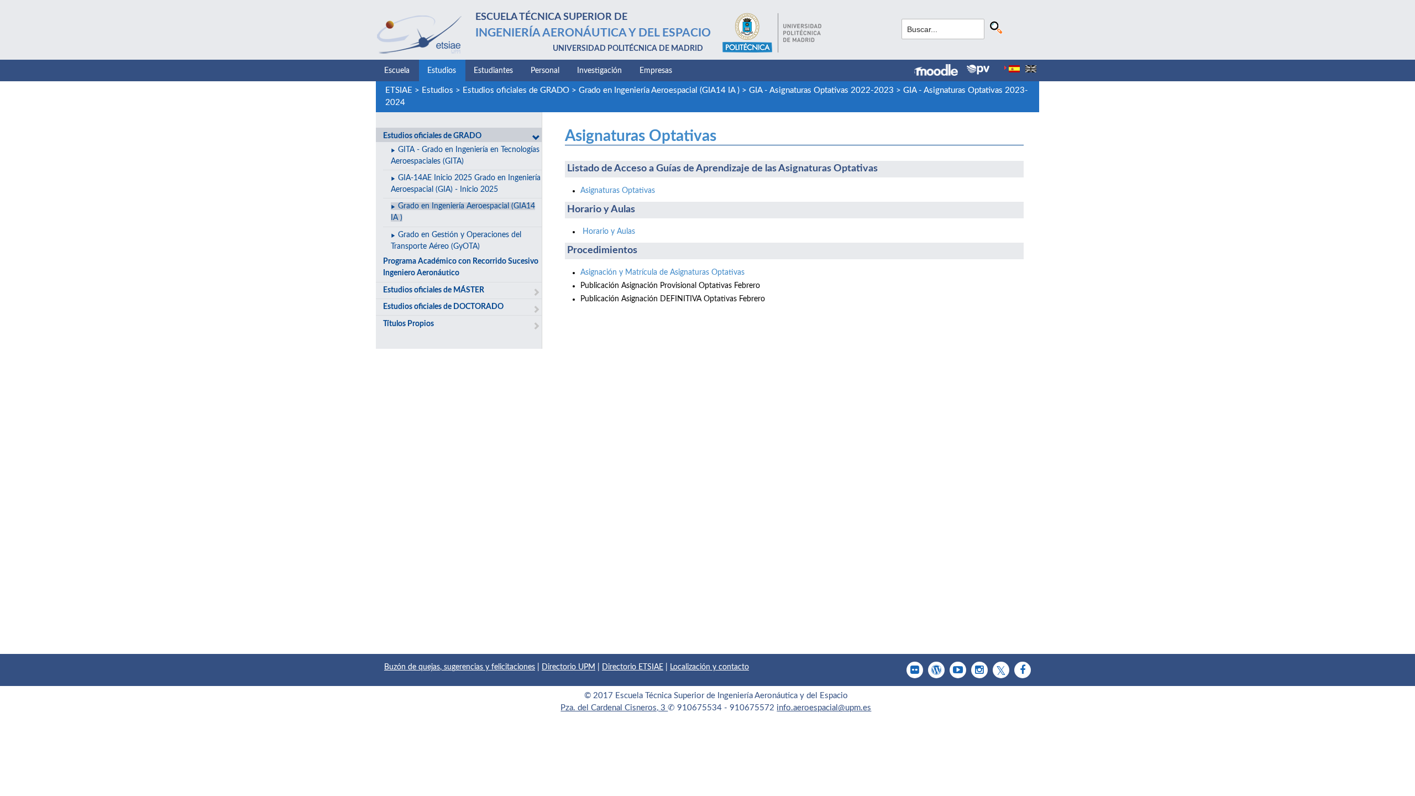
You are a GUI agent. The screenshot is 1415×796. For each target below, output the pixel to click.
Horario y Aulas (609, 231)
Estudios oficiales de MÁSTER (433, 290)
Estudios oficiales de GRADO (516, 90)
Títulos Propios (408, 324)
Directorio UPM (568, 667)
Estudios (441, 71)
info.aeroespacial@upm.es (824, 708)
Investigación (599, 71)
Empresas (656, 71)
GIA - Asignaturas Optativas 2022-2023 (821, 90)
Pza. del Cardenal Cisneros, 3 (614, 708)
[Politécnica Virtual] (978, 70)
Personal (545, 71)
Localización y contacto (709, 667)
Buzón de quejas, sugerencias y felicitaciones (459, 667)
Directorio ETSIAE (632, 667)
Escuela (397, 71)
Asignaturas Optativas (640, 136)
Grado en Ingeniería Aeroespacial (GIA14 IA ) (659, 90)
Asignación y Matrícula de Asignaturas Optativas (662, 272)
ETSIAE (398, 90)
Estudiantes (493, 71)
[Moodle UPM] (940, 71)
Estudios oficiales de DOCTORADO (443, 307)
